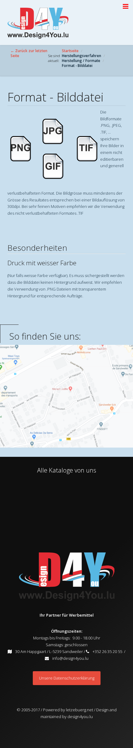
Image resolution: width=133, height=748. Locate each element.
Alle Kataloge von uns (66, 470)
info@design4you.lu (70, 658)
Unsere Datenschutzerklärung (66, 678)
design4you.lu (80, 716)
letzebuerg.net (79, 710)
